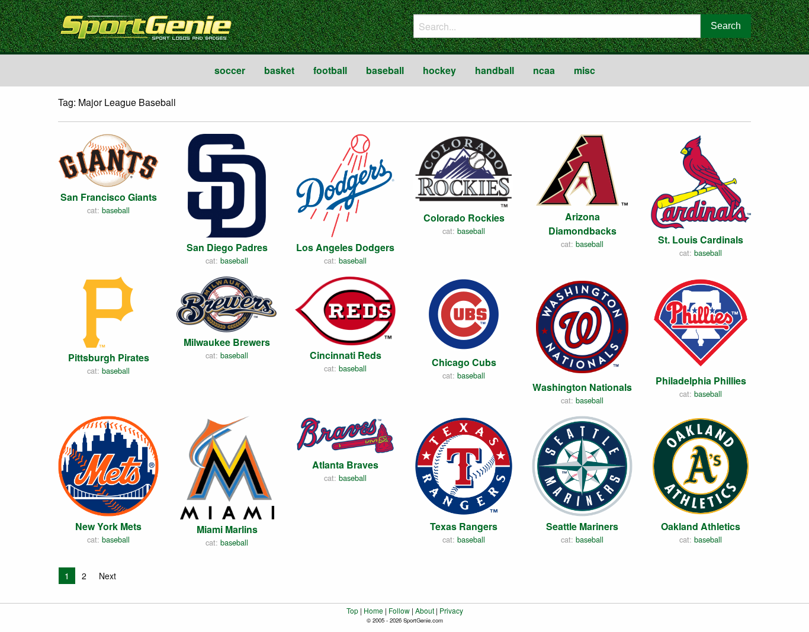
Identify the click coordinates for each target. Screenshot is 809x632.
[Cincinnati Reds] (345, 309)
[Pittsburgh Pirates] (108, 310)
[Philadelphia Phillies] (700, 322)
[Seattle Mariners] (582, 464)
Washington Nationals (582, 387)
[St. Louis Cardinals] (700, 180)
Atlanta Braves (345, 464)
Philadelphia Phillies (701, 380)
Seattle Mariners (582, 526)
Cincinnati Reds (345, 355)
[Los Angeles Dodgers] (345, 184)
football (330, 70)
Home (373, 610)
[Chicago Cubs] (464, 313)
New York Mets (108, 526)
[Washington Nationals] (582, 325)
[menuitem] (230, 70)
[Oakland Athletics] (700, 464)
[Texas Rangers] (463, 464)
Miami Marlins (227, 529)
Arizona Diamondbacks (582, 224)
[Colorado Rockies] (463, 170)
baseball (385, 70)
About (424, 610)
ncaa (544, 70)
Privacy (451, 610)
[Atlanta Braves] (345, 434)
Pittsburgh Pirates (108, 357)
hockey (439, 70)
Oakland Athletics (700, 526)
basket (279, 70)
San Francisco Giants (108, 197)
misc (584, 70)
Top (352, 610)
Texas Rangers (463, 526)
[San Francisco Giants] (108, 159)
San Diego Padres (227, 247)
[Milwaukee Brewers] (226, 303)
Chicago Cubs (464, 362)
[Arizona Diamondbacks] (582, 168)
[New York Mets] (108, 464)
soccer (229, 70)
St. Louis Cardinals (700, 239)
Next (107, 576)
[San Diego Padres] (227, 184)
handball (494, 70)
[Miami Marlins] (227, 466)
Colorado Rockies (464, 217)
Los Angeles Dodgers (345, 247)
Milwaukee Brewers (227, 342)
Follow (399, 610)
